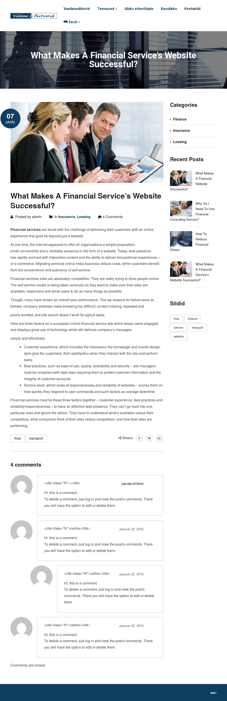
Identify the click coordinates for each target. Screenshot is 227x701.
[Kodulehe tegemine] (213, 692)
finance (192, 318)
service (178, 327)
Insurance (66, 216)
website (179, 336)
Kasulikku (169, 9)
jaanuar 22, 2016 (131, 529)
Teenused (105, 9)
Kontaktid (192, 9)
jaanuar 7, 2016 (132, 483)
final (17, 438)
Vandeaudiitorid (77, 9)
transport (36, 438)
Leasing (83, 216)
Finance (180, 119)
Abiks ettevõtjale (139, 9)
